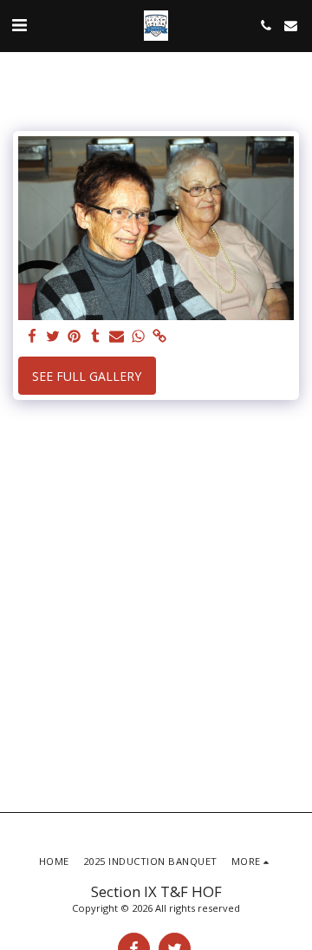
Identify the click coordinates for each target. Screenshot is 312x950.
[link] (159, 336)
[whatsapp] (138, 336)
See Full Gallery (86, 376)
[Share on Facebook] (32, 336)
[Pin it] (74, 336)
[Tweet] (54, 336)
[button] (19, 25)
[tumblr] (96, 336)
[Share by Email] (117, 336)
